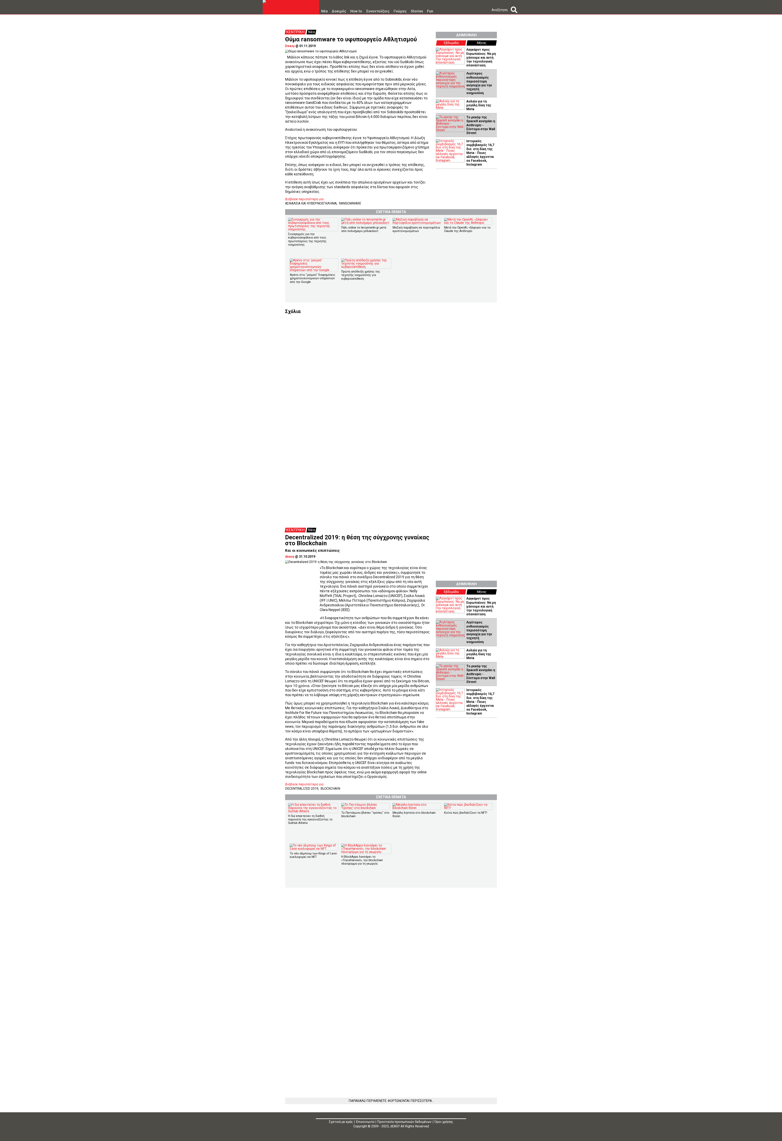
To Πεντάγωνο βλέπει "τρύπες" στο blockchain (365, 814)
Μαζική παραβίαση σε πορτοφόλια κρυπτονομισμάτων (416, 229)
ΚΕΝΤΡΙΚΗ (295, 32)
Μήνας (482, 43)
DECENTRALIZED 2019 (301, 788)
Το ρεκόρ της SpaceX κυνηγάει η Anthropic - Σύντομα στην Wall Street (480, 125)
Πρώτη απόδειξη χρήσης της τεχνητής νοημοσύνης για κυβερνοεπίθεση (360, 275)
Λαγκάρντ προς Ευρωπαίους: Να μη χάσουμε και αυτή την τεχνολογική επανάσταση (481, 57)
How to (356, 11)
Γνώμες (400, 11)
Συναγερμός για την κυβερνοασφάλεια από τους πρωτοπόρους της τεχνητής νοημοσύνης (307, 239)
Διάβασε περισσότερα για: (304, 199)
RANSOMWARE (350, 203)
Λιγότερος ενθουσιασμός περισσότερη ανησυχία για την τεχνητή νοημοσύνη (479, 83)
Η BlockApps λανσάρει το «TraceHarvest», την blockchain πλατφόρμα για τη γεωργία (362, 860)
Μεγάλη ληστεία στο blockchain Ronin (414, 814)
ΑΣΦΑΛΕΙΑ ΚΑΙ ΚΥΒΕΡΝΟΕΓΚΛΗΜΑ (311, 203)
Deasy (290, 46)
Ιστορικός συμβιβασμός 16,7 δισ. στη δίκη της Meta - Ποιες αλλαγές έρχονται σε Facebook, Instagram (480, 152)
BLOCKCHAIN (330, 788)
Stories (417, 11)
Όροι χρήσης (444, 1122)
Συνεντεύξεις (378, 11)
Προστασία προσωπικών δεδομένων (404, 1122)
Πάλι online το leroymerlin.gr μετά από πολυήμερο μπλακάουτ (363, 229)
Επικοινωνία (365, 1122)
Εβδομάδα (451, 43)
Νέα (324, 11)
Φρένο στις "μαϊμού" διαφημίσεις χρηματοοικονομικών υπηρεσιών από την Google (312, 278)
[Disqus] (391, 365)
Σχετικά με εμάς (341, 1122)
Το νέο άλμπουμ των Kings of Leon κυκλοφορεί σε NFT (313, 855)
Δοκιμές (339, 11)
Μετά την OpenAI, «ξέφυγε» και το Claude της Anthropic (467, 229)
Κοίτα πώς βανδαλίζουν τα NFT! (465, 813)
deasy (289, 556)
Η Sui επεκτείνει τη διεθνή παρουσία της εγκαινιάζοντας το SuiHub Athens (310, 819)
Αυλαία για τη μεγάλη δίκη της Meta (478, 105)
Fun (430, 11)
